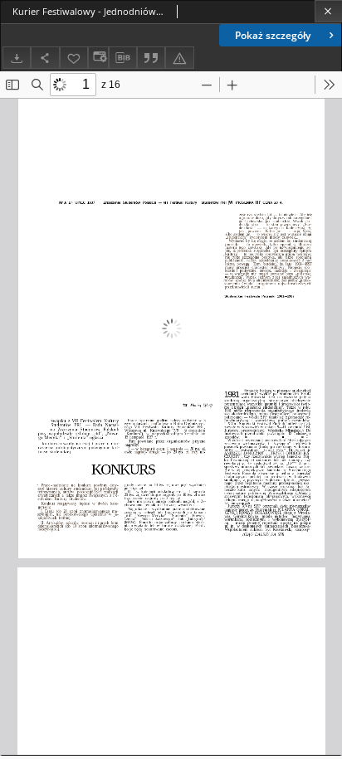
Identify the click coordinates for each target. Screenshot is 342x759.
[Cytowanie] (151, 57)
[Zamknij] (328, 11)
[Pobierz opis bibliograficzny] (123, 58)
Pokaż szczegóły (272, 35)
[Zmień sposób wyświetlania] (98, 57)
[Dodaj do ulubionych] (74, 57)
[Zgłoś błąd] (179, 57)
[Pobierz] (16, 57)
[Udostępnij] (45, 57)
